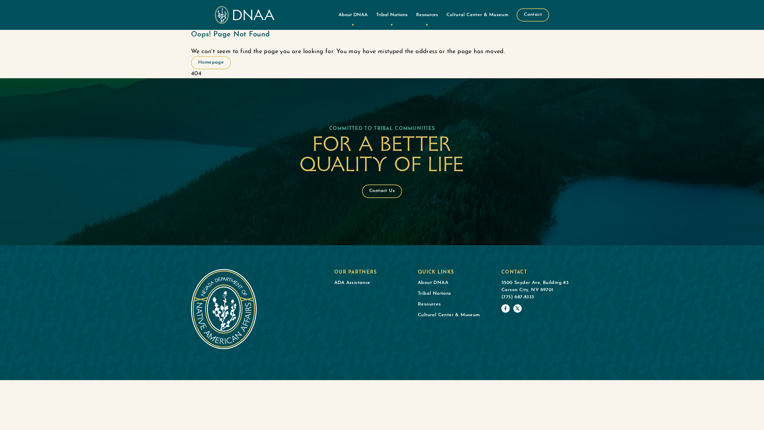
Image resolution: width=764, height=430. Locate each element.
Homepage (211, 62)
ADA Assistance (352, 282)
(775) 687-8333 (517, 297)
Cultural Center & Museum (477, 15)
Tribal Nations (392, 15)
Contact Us (382, 190)
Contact (533, 14)
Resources (427, 15)
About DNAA (353, 15)
